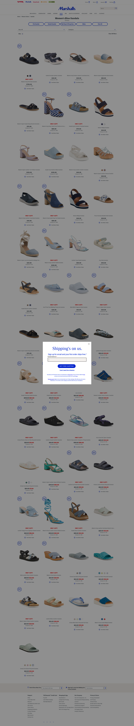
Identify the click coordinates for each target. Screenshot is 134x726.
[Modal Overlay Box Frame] (67, 363)
